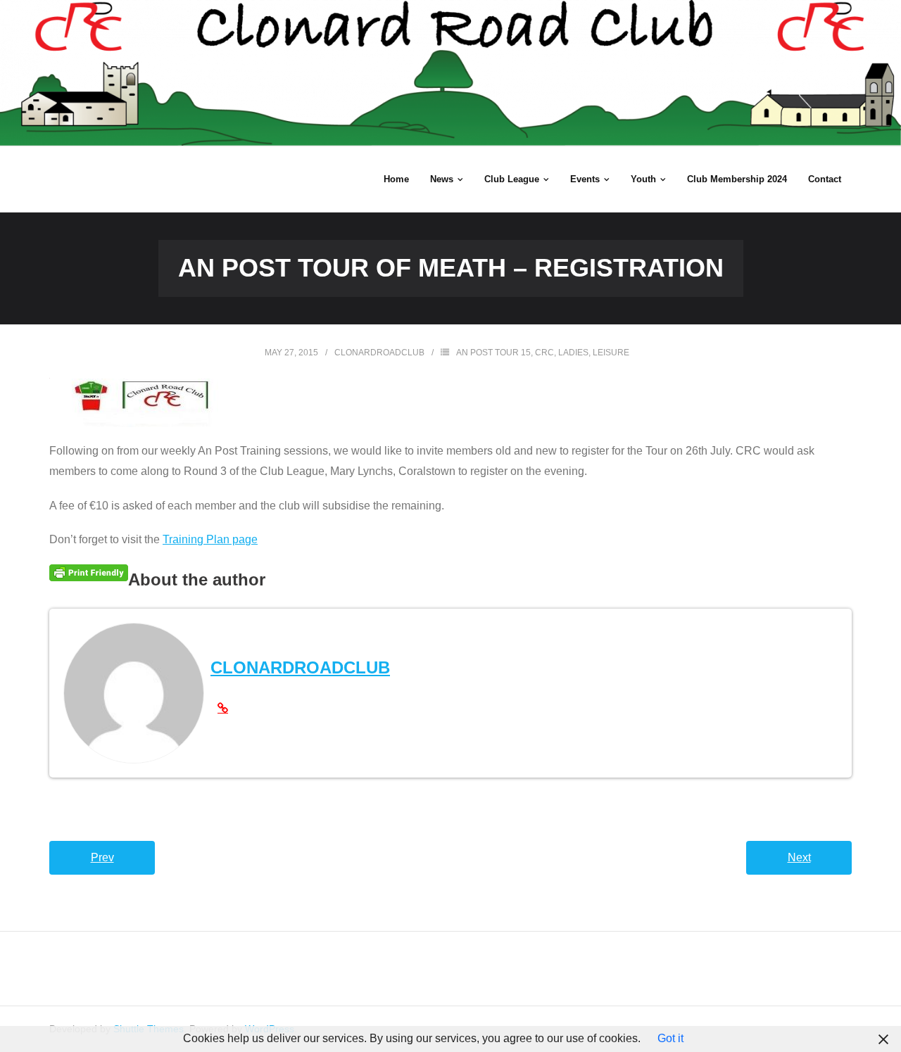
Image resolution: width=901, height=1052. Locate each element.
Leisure (611, 352)
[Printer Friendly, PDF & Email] (88, 572)
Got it (670, 1038)
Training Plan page (210, 539)
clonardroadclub (379, 352)
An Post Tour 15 (493, 352)
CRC (544, 352)
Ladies (573, 352)
